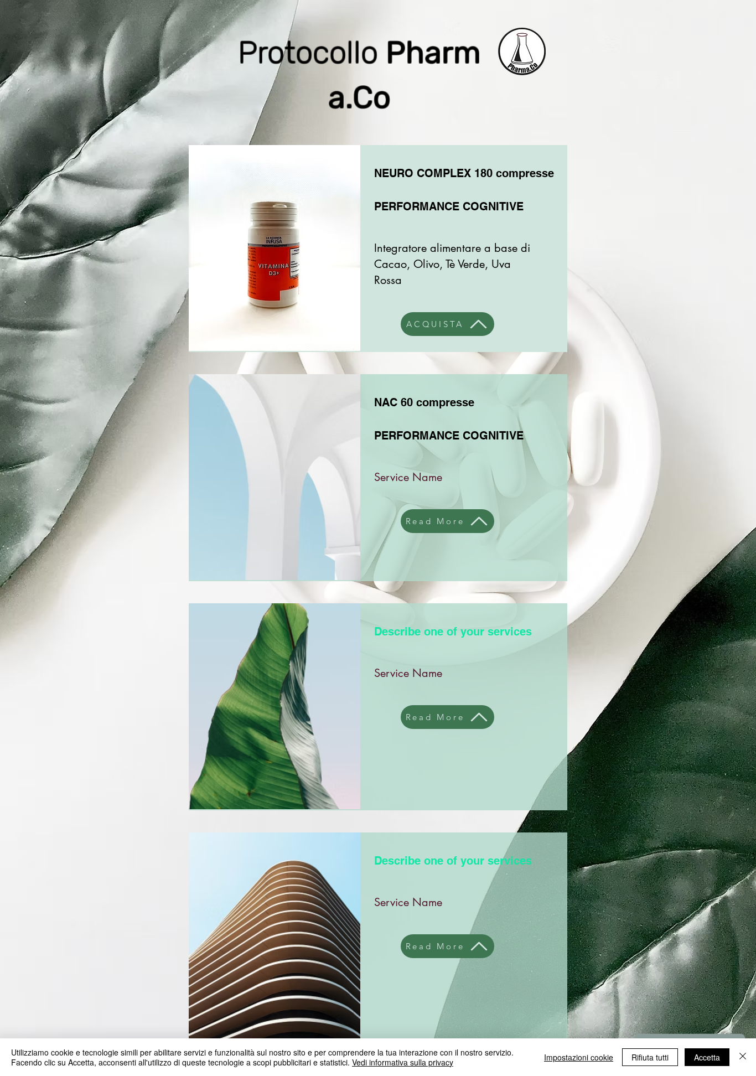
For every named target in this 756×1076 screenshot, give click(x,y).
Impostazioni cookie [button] (578, 1057)
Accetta (707, 1057)
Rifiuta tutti (650, 1057)
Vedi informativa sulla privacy (402, 1062)
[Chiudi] (742, 1057)
